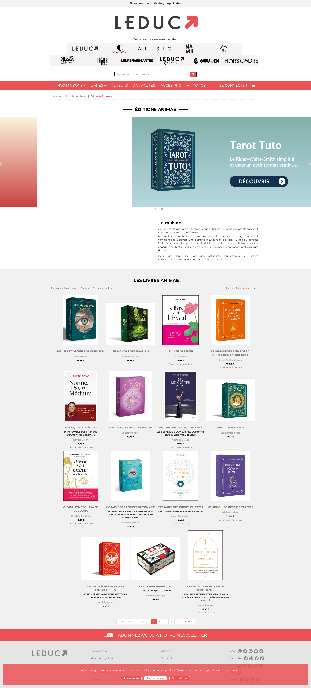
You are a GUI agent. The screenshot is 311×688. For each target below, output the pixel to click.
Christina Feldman (80, 516)
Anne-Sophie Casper (230, 360)
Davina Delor (80, 439)
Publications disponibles (63, 288)
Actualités (144, 85)
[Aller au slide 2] (155, 209)
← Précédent (125, 621)
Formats (85, 288)
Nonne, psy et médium (80, 427)
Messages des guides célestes (180, 507)
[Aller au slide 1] (150, 209)
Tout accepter (155, 678)
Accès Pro (171, 85)
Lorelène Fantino (130, 522)
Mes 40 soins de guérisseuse (130, 427)
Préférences (131, 678)
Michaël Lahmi (230, 512)
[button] (23, 164)
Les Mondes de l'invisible (130, 351)
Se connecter (233, 85)
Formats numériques (103, 288)
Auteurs (119, 85)
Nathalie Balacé (180, 439)
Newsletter (168, 658)
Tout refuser (179, 678)
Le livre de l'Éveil (180, 351)
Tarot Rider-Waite (230, 427)
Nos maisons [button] (70, 85)
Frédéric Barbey (130, 356)
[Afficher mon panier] (253, 85)
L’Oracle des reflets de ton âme (130, 507)
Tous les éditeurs (76, 96)
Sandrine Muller (130, 432)
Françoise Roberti (180, 516)
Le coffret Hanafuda (155, 586)
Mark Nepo (180, 356)
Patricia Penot (106, 602)
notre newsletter (217, 259)
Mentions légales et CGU (105, 658)
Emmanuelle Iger (230, 432)
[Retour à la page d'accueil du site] (155, 23)
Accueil (57, 96)
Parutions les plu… (245, 288)
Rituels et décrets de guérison (80, 351)
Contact (166, 651)
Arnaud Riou (80, 356)
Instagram (175, 259)
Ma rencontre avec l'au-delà (180, 427)
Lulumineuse (205, 605)
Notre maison (99, 651)
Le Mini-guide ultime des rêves (230, 507)
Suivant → (187, 621)
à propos (196, 85)
